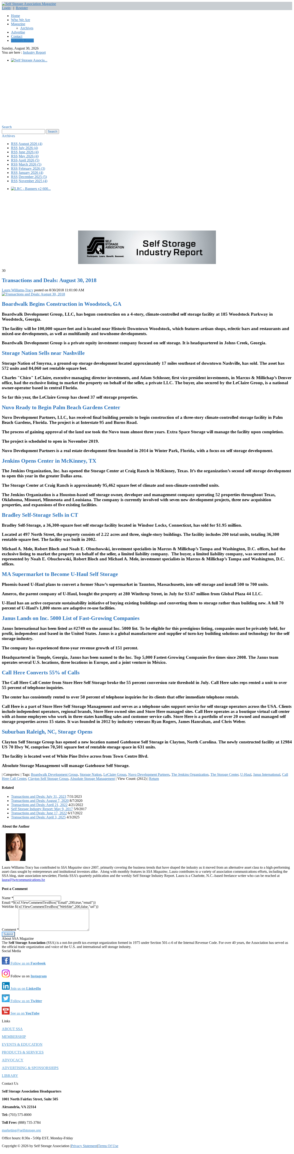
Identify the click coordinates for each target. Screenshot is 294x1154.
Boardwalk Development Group (54, 774)
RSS (14, 144)
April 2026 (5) (28, 160)
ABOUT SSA (12, 1029)
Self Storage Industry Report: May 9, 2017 (42, 809)
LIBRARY (10, 1076)
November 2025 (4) (33, 181)
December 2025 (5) (33, 177)
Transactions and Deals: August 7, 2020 (40, 801)
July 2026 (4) (28, 148)
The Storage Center (224, 774)
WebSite (8, 907)
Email (7, 902)
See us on (25, 1013)
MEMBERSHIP (14, 1037)
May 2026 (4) (29, 156)
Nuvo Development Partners (149, 774)
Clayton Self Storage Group (48, 779)
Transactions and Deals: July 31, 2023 (38, 796)
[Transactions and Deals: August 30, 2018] (33, 294)
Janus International (266, 774)
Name (7, 898)
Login (6, 8)
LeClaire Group (114, 774)
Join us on (25, 988)
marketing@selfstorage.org (21, 1130)
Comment (10, 930)
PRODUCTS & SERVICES (23, 1052)
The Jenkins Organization (190, 774)
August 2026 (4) (30, 144)
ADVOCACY (12, 1060)
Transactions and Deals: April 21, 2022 (39, 805)
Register (22, 8)
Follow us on (28, 963)
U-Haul (245, 774)
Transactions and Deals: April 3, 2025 (38, 817)
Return (154, 779)
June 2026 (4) (29, 152)
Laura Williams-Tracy (17, 290)
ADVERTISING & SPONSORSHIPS (30, 1068)
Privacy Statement (84, 1146)
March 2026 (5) (30, 164)
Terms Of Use (108, 1146)
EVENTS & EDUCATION (22, 1044)
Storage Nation (91, 774)
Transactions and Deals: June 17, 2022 (39, 813)
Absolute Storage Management (92, 779)
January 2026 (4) (31, 173)
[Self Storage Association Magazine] (29, 4)
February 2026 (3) (32, 168)
